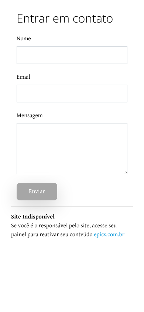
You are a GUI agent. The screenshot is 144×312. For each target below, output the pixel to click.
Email (23, 77)
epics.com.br (109, 234)
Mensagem (30, 115)
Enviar (37, 191)
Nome (24, 38)
